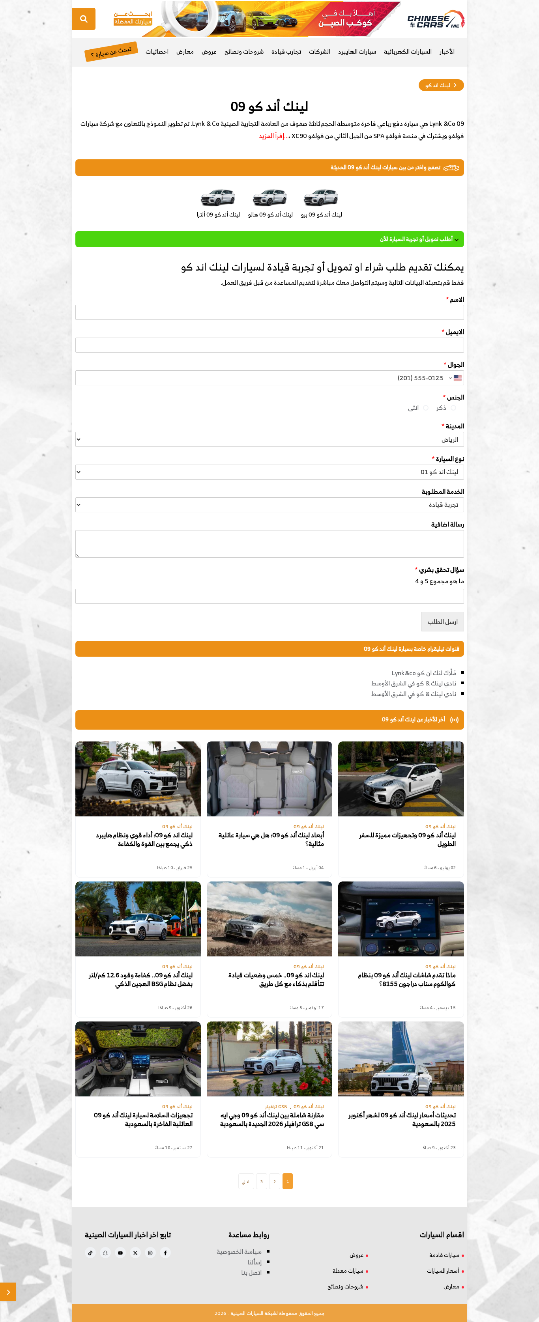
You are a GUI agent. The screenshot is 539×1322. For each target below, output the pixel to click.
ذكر (441, 407)
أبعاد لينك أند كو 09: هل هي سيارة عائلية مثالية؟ (271, 839)
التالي (246, 1181)
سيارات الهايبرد (357, 51)
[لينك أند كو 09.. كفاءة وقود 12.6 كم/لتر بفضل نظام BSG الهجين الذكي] (138, 918)
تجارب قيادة (286, 51)
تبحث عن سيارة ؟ (111, 51)
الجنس (453, 397)
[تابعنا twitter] (135, 1252)
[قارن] (8, 1292)
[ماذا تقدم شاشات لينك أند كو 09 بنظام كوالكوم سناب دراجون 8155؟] (401, 918)
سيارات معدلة (348, 1270)
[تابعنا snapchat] (105, 1252)
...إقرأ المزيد (274, 135)
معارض (185, 51)
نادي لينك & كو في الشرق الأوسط (413, 683)
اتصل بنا (251, 1272)
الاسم (455, 299)
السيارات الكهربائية (408, 51)
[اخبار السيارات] (429, 19)
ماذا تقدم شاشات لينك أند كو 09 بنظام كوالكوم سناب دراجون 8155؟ (407, 979)
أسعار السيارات (443, 1270)
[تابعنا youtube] (120, 1252)
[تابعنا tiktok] (90, 1252)
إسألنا (254, 1262)
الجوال (454, 364)
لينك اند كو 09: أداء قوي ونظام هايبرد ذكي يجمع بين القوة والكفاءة (144, 839)
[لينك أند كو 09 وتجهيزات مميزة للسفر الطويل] (401, 778)
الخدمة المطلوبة (443, 491)
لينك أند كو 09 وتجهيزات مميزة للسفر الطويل (407, 839)
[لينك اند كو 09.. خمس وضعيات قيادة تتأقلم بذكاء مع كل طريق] (269, 918)
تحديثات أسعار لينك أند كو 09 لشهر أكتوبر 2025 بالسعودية (402, 1119)
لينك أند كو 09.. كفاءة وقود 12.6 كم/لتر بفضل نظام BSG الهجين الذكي (141, 979)
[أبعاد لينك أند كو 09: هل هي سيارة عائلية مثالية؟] (269, 778)
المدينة (453, 426)
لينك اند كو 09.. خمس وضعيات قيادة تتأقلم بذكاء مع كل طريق (276, 979)
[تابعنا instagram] (150, 1252)
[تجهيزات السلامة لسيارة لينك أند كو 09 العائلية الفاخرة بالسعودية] (138, 1058)
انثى (413, 407)
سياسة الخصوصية (239, 1251)
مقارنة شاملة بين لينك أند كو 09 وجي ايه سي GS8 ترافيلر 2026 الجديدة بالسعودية (272, 1119)
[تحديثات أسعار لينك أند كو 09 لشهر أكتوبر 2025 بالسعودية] (401, 1058)
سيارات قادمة (444, 1255)
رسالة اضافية (447, 524)
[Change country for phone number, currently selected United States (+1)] (455, 377)
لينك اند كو (437, 85)
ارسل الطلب (443, 621)
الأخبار (447, 51)
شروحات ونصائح (244, 51)
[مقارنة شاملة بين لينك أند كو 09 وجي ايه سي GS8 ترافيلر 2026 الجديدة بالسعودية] (269, 1058)
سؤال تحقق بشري (439, 570)
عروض (209, 51)
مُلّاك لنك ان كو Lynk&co (424, 672)
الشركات (319, 51)
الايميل (453, 332)
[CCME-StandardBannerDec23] (257, 18)
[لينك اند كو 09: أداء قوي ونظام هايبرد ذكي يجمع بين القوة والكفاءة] (138, 778)
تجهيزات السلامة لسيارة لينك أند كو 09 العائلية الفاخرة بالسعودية (143, 1119)
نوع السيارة (448, 459)
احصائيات (157, 51)
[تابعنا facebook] (165, 1252)
